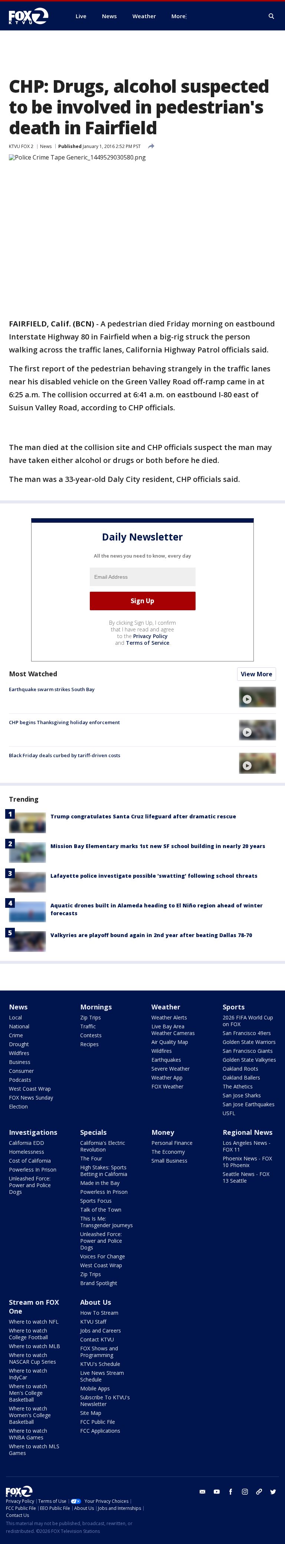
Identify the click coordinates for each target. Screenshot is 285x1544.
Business (19, 1061)
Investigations (33, 1132)
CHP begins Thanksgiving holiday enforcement (64, 722)
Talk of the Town (100, 1209)
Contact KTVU (97, 1339)
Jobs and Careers (100, 1330)
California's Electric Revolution (102, 1146)
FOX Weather (167, 1086)
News (46, 146)
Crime (16, 1035)
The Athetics (238, 1086)
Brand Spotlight (98, 1283)
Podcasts (20, 1079)
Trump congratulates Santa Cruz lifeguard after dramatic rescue (143, 816)
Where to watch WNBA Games (28, 1434)
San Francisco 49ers (247, 1033)
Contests (91, 1035)
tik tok (259, 1492)
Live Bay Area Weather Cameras (173, 1030)
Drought (19, 1044)
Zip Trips (90, 1017)
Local (15, 1017)
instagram (245, 1492)
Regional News (247, 1132)
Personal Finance (172, 1142)
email (203, 1492)
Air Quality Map (169, 1041)
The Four (91, 1158)
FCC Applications (100, 1430)
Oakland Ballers (241, 1077)
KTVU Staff (93, 1321)
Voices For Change (102, 1256)
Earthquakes (166, 1059)
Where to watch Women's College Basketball (30, 1415)
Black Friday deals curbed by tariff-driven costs (64, 755)
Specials (93, 1132)
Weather (165, 1006)
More (178, 16)
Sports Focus (96, 1200)
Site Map (90, 1412)
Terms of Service (147, 642)
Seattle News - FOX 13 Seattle (246, 1177)
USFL (229, 1113)
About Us (95, 1302)
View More (256, 674)
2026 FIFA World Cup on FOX (248, 1021)
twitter (273, 1492)
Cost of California (30, 1160)
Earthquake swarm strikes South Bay (52, 689)
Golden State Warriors (249, 1041)
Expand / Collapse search (271, 16)
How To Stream (99, 1312)
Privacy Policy (150, 636)
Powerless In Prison (32, 1169)
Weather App (167, 1077)
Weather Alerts (169, 1017)
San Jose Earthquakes (249, 1104)
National (19, 1026)
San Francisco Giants (248, 1050)
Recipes (89, 1044)
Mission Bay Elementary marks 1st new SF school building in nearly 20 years (157, 846)
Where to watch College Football (28, 1334)
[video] (257, 697)
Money (162, 1132)
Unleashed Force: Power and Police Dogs (30, 1185)
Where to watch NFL (34, 1321)
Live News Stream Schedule (102, 1376)
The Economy (168, 1151)
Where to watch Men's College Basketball (28, 1393)
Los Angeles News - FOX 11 (247, 1146)
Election (18, 1106)
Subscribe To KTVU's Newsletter (105, 1400)
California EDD (26, 1142)
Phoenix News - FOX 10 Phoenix (247, 1162)
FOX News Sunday (31, 1097)
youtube (217, 1492)
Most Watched (33, 673)
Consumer (21, 1070)
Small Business (169, 1160)
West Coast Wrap (30, 1088)
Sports (234, 1006)
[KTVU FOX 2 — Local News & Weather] (33, 16)
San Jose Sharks (242, 1095)
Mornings (96, 1006)
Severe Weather (170, 1068)
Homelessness (26, 1151)
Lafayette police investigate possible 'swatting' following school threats (154, 875)
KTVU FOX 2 (21, 146)
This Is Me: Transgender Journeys (106, 1222)
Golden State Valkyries (249, 1059)
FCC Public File (97, 1421)
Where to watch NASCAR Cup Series (32, 1358)
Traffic (88, 1026)
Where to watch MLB (34, 1346)
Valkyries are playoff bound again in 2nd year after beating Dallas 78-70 (151, 935)
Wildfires (19, 1053)
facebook (231, 1492)
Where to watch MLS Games (34, 1449)
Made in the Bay (99, 1182)
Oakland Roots (240, 1068)
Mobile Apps (95, 1388)
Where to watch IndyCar (28, 1374)
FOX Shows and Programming (99, 1352)
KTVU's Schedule (100, 1363)
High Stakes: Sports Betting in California (103, 1170)
